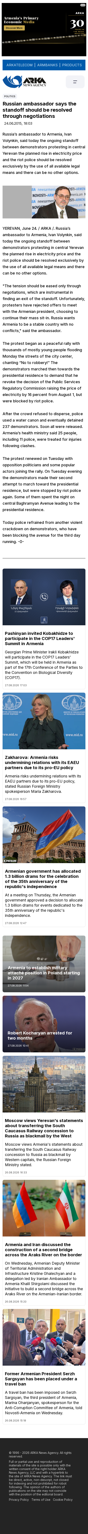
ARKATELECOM (19, 65)
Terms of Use (40, 1499)
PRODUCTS (72, 65)
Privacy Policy (19, 1499)
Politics (9, 96)
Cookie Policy (63, 1499)
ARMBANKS (47, 65)
